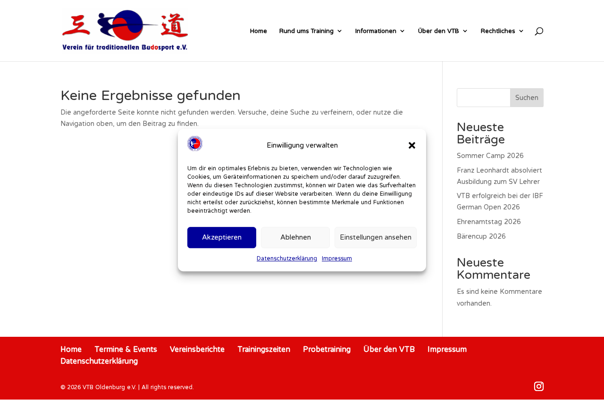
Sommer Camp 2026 (490, 155)
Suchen (526, 97)
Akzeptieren (222, 237)
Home (258, 30)
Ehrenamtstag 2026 (489, 221)
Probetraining (327, 349)
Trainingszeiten (263, 349)
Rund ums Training (306, 30)
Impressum (337, 258)
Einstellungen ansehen (375, 237)
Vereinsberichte (197, 349)
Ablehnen (295, 237)
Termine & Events (125, 349)
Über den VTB (438, 30)
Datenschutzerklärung (287, 258)
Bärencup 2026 (481, 236)
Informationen (375, 30)
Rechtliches (498, 30)
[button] (412, 145)
